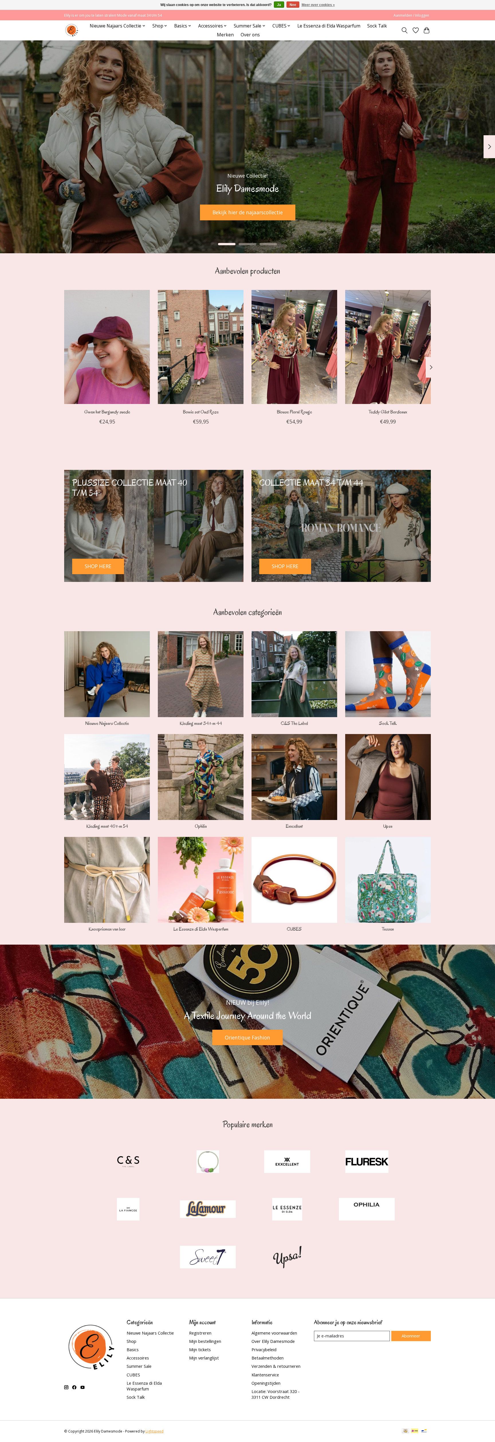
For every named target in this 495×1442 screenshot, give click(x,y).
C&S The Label (294, 723)
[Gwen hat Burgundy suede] (107, 347)
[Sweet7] (207, 1258)
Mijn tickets (200, 1349)
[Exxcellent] (287, 1162)
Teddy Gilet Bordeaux (388, 411)
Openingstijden (266, 1383)
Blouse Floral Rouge (294, 411)
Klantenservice (265, 1375)
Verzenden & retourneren (276, 1366)
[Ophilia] (366, 1210)
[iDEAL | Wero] (414, 1431)
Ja (279, 5)
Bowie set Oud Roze (201, 411)
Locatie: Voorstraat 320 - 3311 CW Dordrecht (276, 1394)
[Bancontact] (424, 1431)
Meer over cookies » (318, 5)
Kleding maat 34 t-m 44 (201, 723)
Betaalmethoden (268, 1358)
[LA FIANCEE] (128, 1210)
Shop (131, 1341)
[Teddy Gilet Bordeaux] (388, 347)
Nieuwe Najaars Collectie (107, 723)
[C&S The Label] (128, 1162)
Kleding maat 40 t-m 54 (107, 826)
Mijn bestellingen (205, 1341)
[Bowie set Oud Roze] (200, 347)
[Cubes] (207, 1162)
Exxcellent (294, 826)
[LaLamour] (207, 1210)
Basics (133, 1349)
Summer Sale (139, 1366)
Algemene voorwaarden (274, 1333)
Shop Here (406, 212)
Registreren (200, 1333)
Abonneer (411, 1336)
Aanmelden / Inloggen (411, 15)
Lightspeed (155, 1431)
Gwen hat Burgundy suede (107, 411)
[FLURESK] (366, 1162)
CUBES (294, 929)
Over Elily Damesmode (273, 1341)
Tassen (388, 929)
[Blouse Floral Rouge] (294, 347)
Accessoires (138, 1358)
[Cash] (405, 1431)
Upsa (387, 826)
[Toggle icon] (404, 30)
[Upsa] (287, 1258)
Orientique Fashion (247, 1037)
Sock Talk (377, 26)
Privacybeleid (264, 1349)
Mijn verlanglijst (204, 1358)
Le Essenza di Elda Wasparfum (328, 26)
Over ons (250, 35)
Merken (225, 35)
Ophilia (201, 826)
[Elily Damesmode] (71, 30)
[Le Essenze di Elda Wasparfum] (287, 1210)
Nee (293, 5)
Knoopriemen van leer (107, 929)
